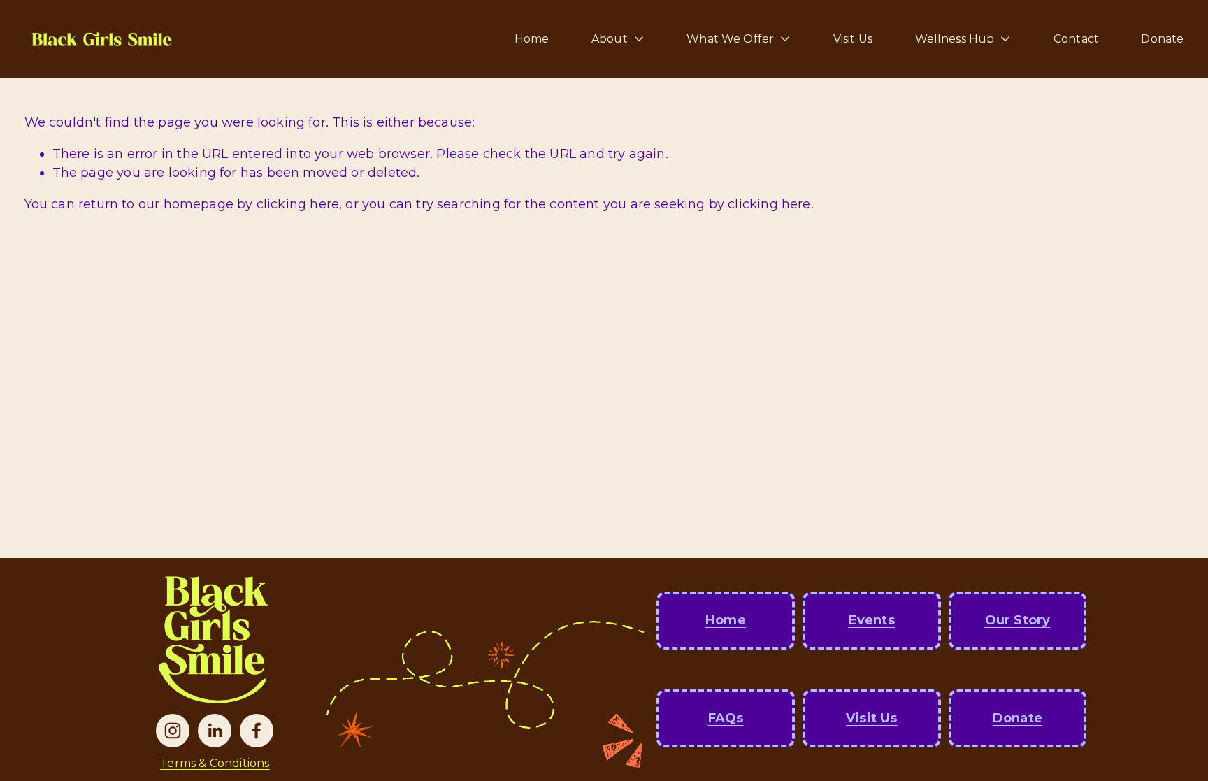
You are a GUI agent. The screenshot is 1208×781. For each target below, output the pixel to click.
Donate (1162, 38)
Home (532, 38)
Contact (1076, 38)
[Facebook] (256, 730)
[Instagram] (172, 730)
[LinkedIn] (214, 730)
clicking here (298, 204)
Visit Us (852, 38)
